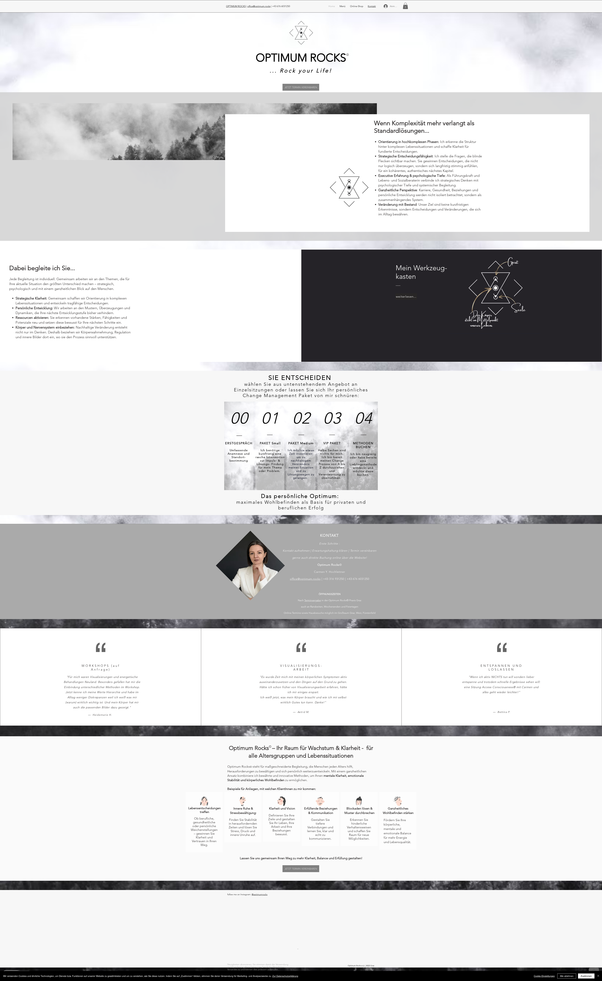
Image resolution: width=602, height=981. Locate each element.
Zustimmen (586, 976)
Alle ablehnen (566, 976)
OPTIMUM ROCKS (236, 6)
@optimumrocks (259, 894)
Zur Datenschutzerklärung (285, 976)
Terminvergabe (312, 600)
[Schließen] (598, 975)
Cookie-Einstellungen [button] (544, 976)
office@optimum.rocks (258, 6)
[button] (342, 6)
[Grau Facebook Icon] (373, 962)
